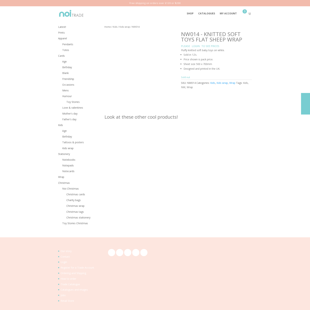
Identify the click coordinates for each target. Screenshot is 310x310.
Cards (61, 55)
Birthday (67, 67)
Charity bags (73, 200)
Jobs (63, 295)
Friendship (68, 79)
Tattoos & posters (73, 142)
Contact (65, 256)
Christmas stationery (78, 217)
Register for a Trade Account (77, 267)
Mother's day (70, 113)
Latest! (62, 27)
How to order (68, 278)
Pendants (67, 44)
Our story (66, 251)
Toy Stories (73, 102)
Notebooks (68, 159)
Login (64, 262)
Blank (65, 73)
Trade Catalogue (70, 284)
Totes (65, 50)
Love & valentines (72, 107)
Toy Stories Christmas (75, 223)
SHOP (190, 13)
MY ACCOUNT (228, 13)
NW (183, 87)
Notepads (68, 165)
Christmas (64, 183)
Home (107, 26)
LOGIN (196, 46)
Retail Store (67, 300)
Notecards (68, 171)
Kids (115, 26)
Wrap (232, 83)
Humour (67, 96)
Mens (65, 90)
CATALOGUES (206, 13)
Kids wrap (124, 26)
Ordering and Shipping (73, 273)
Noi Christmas (70, 188)
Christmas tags (75, 211)
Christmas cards (75, 194)
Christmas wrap (75, 206)
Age (64, 61)
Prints (61, 32)
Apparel (62, 38)
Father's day (69, 119)
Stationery (64, 154)
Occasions (68, 84)
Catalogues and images (74, 289)
